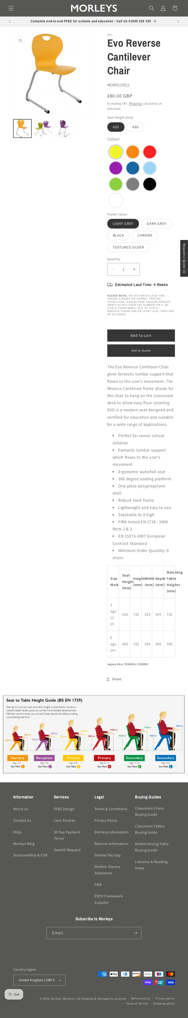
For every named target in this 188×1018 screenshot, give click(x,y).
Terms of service (137, 1003)
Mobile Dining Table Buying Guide (152, 846)
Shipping (135, 103)
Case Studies (64, 820)
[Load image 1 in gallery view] (22, 128)
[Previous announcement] (10, 22)
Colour (113, 139)
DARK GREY (156, 223)
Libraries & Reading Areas (151, 864)
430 (116, 127)
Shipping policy (164, 1003)
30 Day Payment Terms (67, 835)
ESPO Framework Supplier (108, 899)
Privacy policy (165, 998)
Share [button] (117, 679)
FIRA (98, 884)
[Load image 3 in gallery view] (43, 128)
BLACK (118, 235)
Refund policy (140, 998)
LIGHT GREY (123, 223)
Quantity (114, 259)
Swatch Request (67, 849)
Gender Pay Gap (107, 855)
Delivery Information (111, 832)
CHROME (145, 235)
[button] (11, 8)
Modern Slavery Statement (107, 869)
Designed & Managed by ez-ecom (103, 999)
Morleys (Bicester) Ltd (65, 999)
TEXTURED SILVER (128, 247)
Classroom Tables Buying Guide (150, 829)
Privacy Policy (105, 820)
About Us (21, 808)
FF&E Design (64, 808)
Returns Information (111, 843)
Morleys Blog (24, 843)
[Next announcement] (178, 22)
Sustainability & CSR (30, 855)
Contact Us (22, 820)
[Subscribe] (135, 933)
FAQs (17, 832)
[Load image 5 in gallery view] (64, 128)
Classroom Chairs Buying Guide (149, 811)
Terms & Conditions (110, 808)
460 (135, 127)
